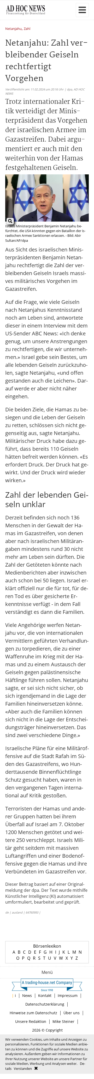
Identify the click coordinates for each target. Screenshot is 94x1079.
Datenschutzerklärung (44, 1004)
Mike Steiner (63, 1021)
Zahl (27, 29)
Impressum (68, 995)
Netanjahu (13, 29)
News (27, 995)
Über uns (71, 1012)
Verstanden (23, 1068)
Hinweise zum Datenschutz (33, 1012)
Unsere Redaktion (30, 1021)
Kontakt (44, 995)
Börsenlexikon (47, 946)
